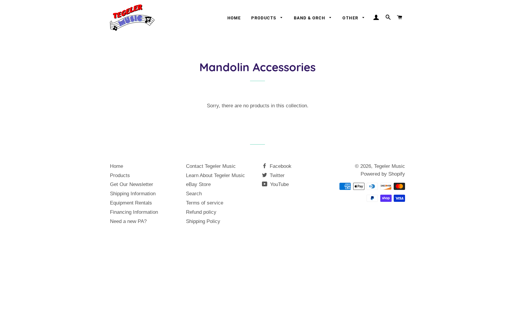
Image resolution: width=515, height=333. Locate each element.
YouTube (279, 184)
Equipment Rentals (131, 203)
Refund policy (201, 212)
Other (350, 18)
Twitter (276, 175)
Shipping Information (133, 193)
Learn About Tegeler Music (215, 175)
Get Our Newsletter (131, 184)
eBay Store (198, 184)
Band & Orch (310, 18)
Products (264, 18)
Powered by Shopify (383, 174)
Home (234, 18)
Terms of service (204, 203)
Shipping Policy (203, 221)
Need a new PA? (128, 221)
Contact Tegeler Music (211, 166)
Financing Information (134, 212)
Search (194, 193)
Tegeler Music (389, 166)
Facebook (279, 166)
